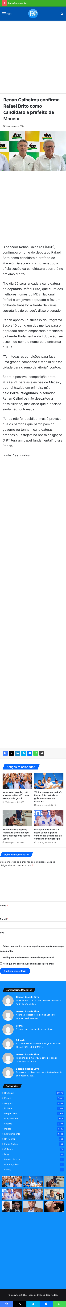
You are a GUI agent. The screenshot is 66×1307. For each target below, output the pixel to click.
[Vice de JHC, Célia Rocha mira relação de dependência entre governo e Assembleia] (54, 1194)
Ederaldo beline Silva (27, 1068)
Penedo (8, 1098)
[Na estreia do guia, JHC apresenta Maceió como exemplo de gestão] (17, 781)
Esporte (8, 1123)
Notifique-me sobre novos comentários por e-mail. (29, 957)
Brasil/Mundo (11, 1118)
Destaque (9, 1093)
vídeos (7, 1169)
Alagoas (8, 1103)
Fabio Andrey (11, 1144)
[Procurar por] (62, 14)
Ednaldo (20, 1040)
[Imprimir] (41, 753)
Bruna (19, 1025)
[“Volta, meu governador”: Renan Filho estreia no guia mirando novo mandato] (48, 781)
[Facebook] (5, 753)
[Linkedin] (17, 753)
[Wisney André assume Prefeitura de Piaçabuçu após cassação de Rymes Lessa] (17, 818)
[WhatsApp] (35, 753)
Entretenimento (12, 1134)
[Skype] (23, 753)
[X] (11, 753)
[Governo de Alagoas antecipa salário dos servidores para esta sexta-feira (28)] (54, 1206)
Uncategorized (11, 1164)
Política (8, 1108)
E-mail (4, 919)
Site (2, 932)
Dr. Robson (10, 1139)
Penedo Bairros (12, 1159)
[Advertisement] (33, 56)
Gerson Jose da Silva (27, 997)
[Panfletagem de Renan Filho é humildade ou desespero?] (33, 1206)
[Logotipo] (33, 13)
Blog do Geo (10, 1113)
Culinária (8, 1149)
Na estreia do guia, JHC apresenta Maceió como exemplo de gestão (16, 795)
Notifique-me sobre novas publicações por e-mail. (28, 963)
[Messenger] (29, 753)
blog (6, 1154)
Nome (4, 905)
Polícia (7, 1128)
